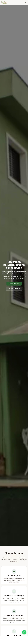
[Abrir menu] (25, 2)
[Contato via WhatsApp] (24, 632)
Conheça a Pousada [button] (14, 288)
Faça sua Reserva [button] (14, 284)
